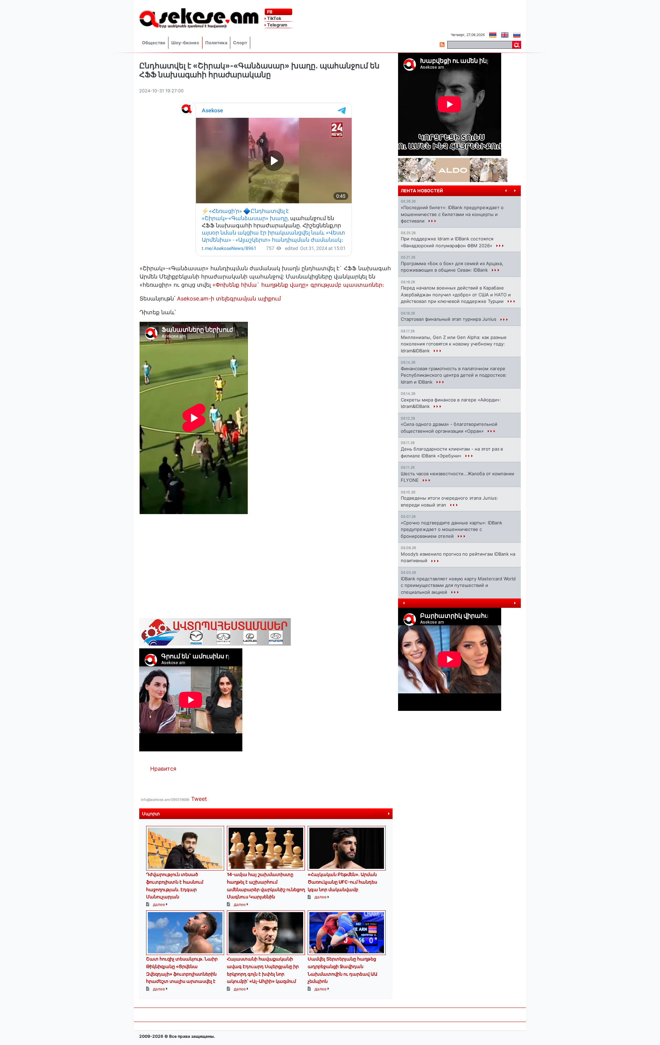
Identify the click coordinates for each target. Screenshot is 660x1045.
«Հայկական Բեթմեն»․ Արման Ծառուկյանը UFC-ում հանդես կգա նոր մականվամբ (342, 882)
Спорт (240, 42)
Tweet (199, 798)
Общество (153, 42)
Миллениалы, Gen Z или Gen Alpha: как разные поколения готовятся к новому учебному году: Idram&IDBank (454, 343)
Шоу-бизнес (185, 42)
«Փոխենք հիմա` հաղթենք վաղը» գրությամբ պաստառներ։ (298, 284)
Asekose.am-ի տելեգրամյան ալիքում (229, 298)
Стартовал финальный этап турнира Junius (449, 319)
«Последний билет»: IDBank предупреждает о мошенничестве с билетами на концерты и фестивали (452, 214)
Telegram (276, 24)
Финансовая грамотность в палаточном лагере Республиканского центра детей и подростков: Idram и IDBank (454, 375)
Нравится (163, 768)
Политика (216, 42)
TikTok (273, 18)
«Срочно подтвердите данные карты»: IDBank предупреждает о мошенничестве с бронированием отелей (451, 529)
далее (381, 813)
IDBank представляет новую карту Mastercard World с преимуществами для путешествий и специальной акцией (458, 585)
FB (269, 11)
